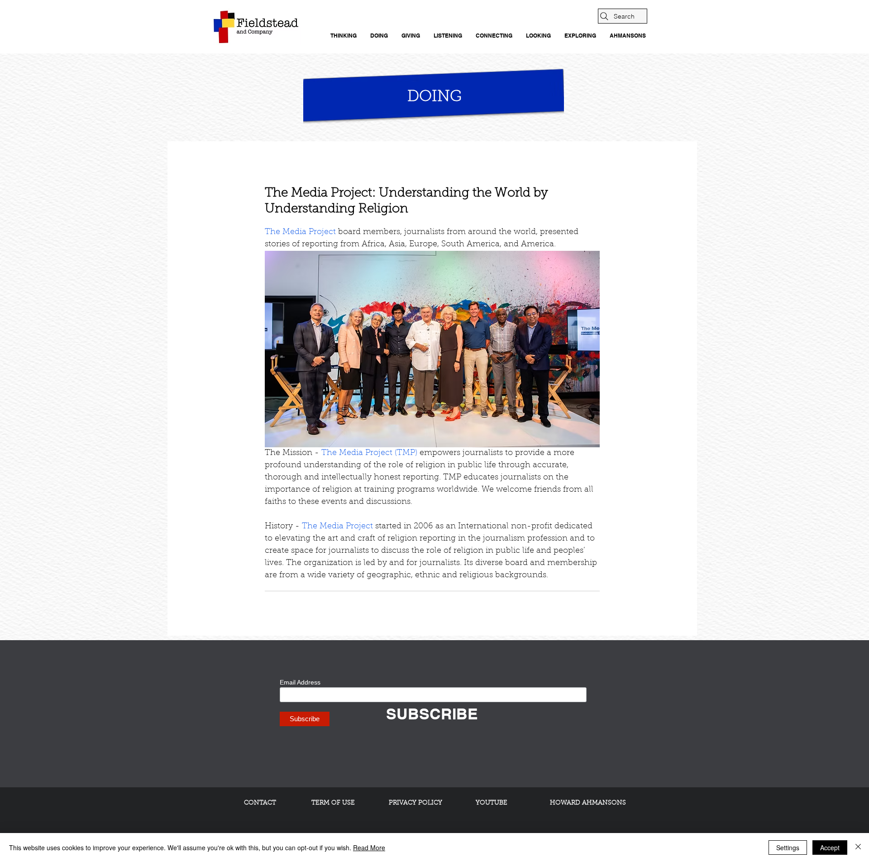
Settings (787, 847)
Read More (369, 847)
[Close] (858, 847)
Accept (830, 847)
